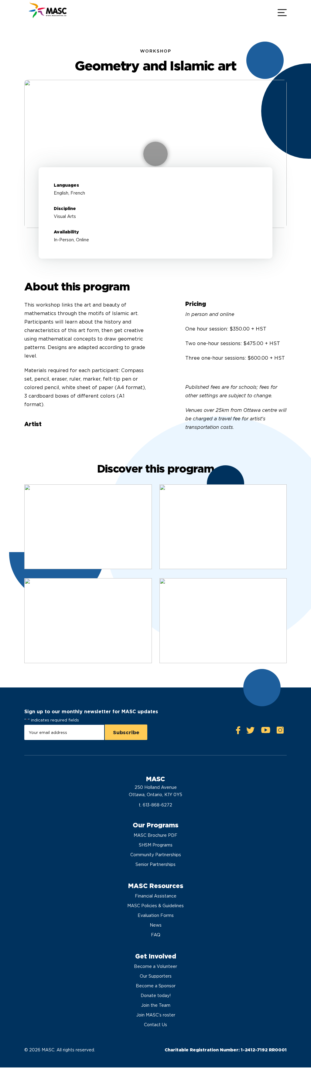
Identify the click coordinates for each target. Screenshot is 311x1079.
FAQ (155, 934)
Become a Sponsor (156, 985)
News (156, 925)
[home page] (47, 12)
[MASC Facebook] (238, 731)
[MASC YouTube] (265, 731)
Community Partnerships (155, 854)
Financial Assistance (155, 896)
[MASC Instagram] (280, 732)
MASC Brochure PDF (155, 835)
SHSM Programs (156, 845)
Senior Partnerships (155, 864)
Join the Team (155, 1005)
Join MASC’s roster (155, 1015)
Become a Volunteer (155, 966)
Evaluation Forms (156, 915)
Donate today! (156, 995)
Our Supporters (156, 976)
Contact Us (155, 1024)
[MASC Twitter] (250, 732)
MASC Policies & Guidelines (155, 905)
